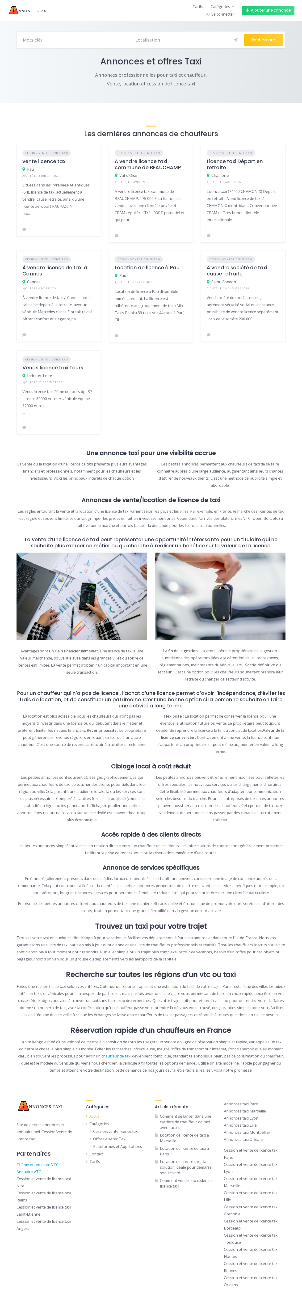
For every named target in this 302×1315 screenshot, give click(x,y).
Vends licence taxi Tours (52, 367)
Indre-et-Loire (39, 375)
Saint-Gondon (223, 281)
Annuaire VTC (29, 1171)
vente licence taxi (44, 161)
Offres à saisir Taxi (109, 1139)
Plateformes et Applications (117, 1146)
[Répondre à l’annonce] (24, 229)
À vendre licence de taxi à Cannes (54, 270)
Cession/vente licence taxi (46, 153)
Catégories (220, 6)
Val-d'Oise (128, 175)
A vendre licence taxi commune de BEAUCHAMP (148, 164)
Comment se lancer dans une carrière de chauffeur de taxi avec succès (185, 1122)
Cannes (33, 281)
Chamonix (220, 175)
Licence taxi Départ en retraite (235, 164)
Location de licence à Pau (147, 267)
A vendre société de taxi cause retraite (237, 270)
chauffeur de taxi (116, 1056)
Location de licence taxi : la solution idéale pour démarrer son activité (186, 1167)
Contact (96, 1154)
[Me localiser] (235, 40)
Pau (30, 169)
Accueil (95, 1116)
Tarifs (198, 6)
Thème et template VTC (38, 1164)
